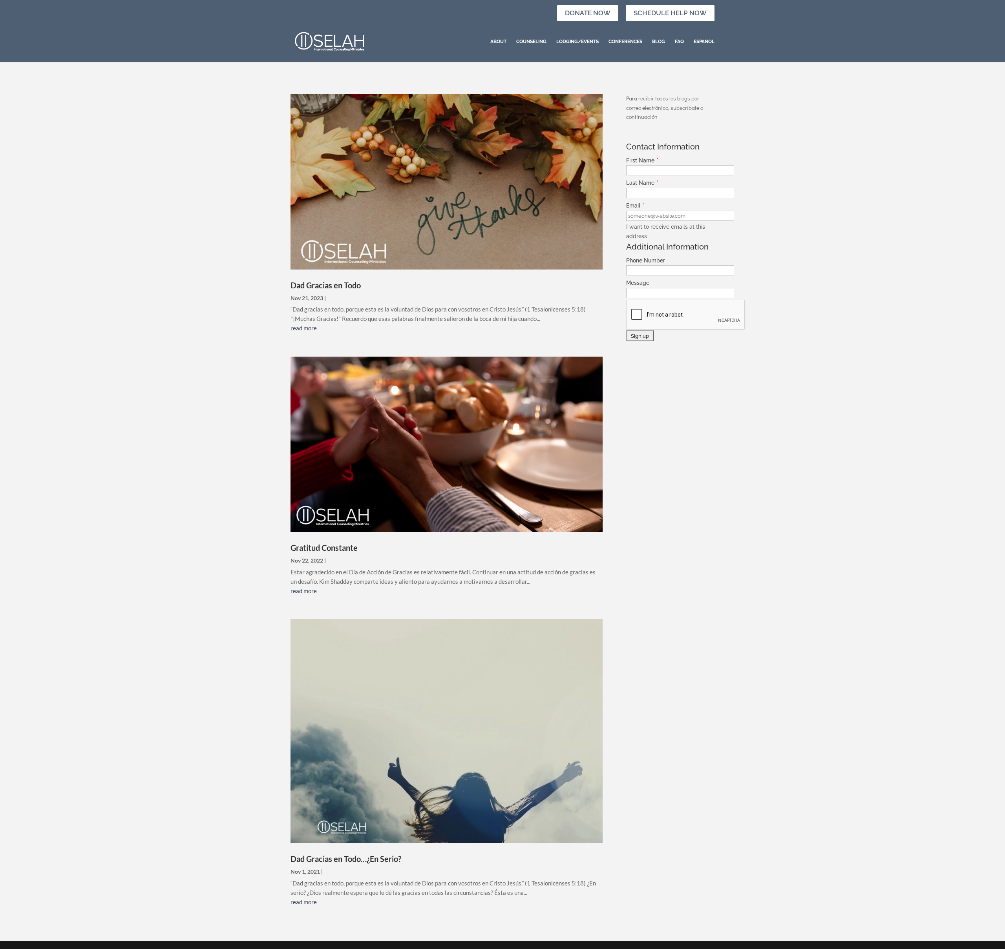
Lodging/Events (577, 41)
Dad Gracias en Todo (326, 285)
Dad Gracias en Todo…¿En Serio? (346, 858)
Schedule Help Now (670, 13)
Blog (658, 41)
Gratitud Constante (324, 547)
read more (304, 328)
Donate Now (587, 13)
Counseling (531, 41)
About (498, 41)
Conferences (625, 41)
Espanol (704, 41)
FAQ (679, 41)
